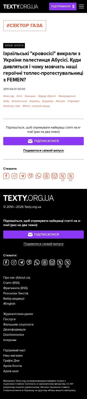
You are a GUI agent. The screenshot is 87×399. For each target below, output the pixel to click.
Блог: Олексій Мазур (37, 106)
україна (48, 101)
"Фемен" (74, 101)
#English (9, 304)
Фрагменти (11, 288)
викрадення (68, 96)
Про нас (9, 278)
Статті (7, 283)
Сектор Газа (12, 106)
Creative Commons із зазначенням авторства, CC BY (44, 383)
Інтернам (9, 340)
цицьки (31, 96)
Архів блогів (12, 366)
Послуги (9, 319)
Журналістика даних (18, 314)
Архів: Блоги (14, 45)
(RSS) (16, 283)
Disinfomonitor (13, 335)
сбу (7, 101)
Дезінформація (14, 329)
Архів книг (11, 371)
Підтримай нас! (14, 350)
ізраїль (35, 101)
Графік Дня (11, 361)
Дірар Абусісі (48, 96)
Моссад (9, 96)
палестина (20, 101)
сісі (20, 96)
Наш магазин (13, 356)
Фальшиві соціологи (18, 324)
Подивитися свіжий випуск (43, 150)
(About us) (23, 278)
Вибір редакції (13, 299)
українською (32, 387)
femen (61, 101)
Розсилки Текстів (15, 293)
